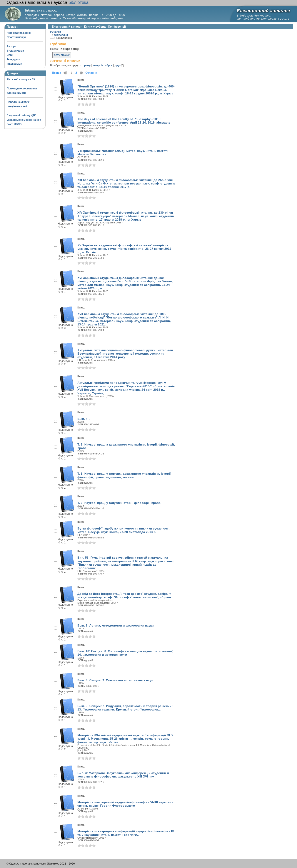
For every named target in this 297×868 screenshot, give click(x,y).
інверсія (98, 65)
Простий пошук (16, 37)
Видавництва (15, 50)
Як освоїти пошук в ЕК (21, 79)
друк (118, 65)
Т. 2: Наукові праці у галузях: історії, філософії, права (118, 502)
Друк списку (62, 55)
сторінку (85, 65)
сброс (109, 65)
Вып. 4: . (83, 419)
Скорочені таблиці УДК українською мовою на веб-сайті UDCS (24, 120)
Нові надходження (19, 32)
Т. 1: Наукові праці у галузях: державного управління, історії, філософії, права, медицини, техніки (124, 475)
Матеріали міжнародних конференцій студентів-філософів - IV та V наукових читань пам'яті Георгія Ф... (125, 832)
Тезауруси (13, 59)
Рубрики (55, 32)
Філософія (61, 35)
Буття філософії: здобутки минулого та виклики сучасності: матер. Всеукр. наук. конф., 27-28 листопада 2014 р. (123, 530)
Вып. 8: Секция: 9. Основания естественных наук (115, 680)
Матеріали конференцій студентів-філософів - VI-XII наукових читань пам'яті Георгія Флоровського (125, 803)
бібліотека (47, 2)
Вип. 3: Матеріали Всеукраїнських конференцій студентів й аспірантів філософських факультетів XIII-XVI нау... (123, 774)
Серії (10, 55)
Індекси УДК (14, 63)
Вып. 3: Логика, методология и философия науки (115, 625)
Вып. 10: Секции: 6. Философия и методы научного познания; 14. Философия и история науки (125, 652)
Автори (11, 46)
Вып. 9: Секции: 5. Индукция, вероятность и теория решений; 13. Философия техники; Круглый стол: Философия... (125, 707)
